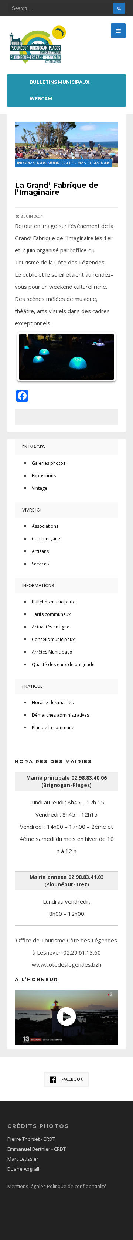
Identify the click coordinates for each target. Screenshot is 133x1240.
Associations (45, 526)
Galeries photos (48, 463)
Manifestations (93, 162)
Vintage (39, 488)
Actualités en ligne (50, 627)
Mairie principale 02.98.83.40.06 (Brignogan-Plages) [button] (66, 782)
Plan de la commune (53, 727)
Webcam (41, 98)
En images (33, 447)
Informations (38, 585)
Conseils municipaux (53, 639)
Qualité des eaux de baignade (63, 664)
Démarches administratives (60, 715)
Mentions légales (27, 1186)
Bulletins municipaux (59, 82)
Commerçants (46, 539)
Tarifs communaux (51, 614)
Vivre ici (31, 510)
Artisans (40, 551)
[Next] (103, 357)
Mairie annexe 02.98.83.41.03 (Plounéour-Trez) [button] (67, 881)
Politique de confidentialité (77, 1186)
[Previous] (30, 357)
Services (40, 564)
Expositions (44, 475)
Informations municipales (45, 162)
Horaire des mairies (53, 702)
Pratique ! (33, 686)
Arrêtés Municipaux (52, 652)
